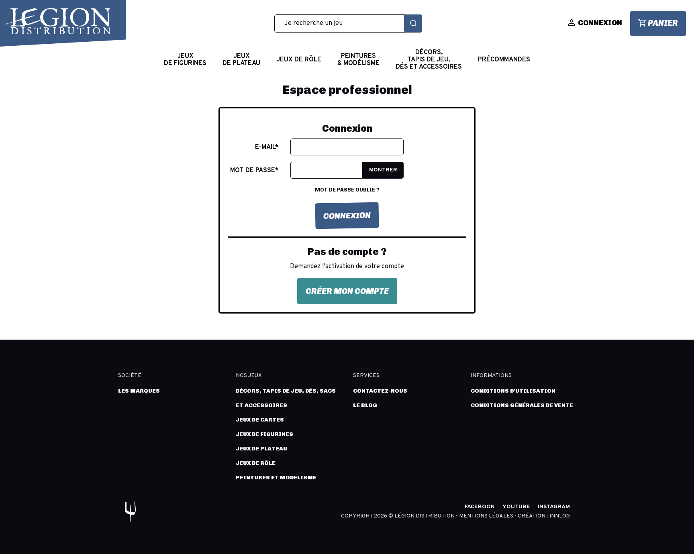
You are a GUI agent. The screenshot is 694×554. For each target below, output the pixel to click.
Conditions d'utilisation (513, 390)
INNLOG (559, 516)
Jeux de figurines (264, 434)
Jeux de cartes (260, 419)
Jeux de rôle (256, 463)
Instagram (554, 506)
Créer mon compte (347, 291)
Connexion (347, 215)
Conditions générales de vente (522, 405)
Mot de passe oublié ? (347, 190)
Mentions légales (486, 516)
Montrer (383, 170)
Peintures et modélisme (276, 477)
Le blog (365, 405)
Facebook (480, 506)
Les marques (139, 390)
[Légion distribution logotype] (58, 21)
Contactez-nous (380, 390)
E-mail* (266, 147)
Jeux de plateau (261, 448)
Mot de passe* (254, 171)
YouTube (516, 506)
